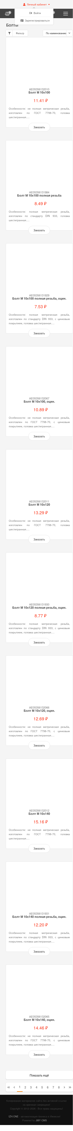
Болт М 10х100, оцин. (39, 401)
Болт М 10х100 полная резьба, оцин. (39, 298)
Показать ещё (39, 1075)
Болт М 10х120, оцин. (39, 710)
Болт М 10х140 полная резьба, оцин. (39, 917)
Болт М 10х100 (39, 92)
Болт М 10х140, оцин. (39, 1020)
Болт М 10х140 (39, 814)
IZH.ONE (13, 1116)
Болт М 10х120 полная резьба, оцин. (39, 607)
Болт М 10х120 (39, 504)
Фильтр (20, 33)
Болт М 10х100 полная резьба (39, 195)
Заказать (39, 127)
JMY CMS (41, 1120)
